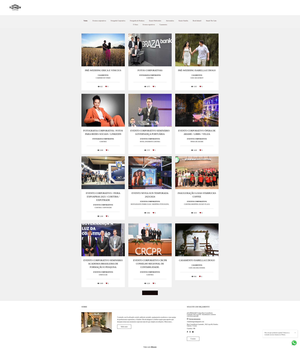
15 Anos (135, 24)
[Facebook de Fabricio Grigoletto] (187, 332)
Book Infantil (197, 20)
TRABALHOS (146, 7)
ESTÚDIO (160, 7)
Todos (86, 20)
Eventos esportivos (149, 24)
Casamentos (163, 24)
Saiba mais (124, 327)
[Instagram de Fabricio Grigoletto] (190, 332)
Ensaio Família (183, 20)
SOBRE (171, 7)
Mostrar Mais (150, 293)
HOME (134, 7)
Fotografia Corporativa (118, 20)
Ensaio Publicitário (155, 20)
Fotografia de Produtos (137, 20)
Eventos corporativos (99, 20)
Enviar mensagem (194, 319)
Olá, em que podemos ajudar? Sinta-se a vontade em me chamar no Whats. (276, 334)
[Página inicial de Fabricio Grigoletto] (22, 8)
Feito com (150, 347)
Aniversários (170, 20)
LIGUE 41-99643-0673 (188, 7)
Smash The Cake (211, 20)
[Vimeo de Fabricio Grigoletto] (192, 332)
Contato (193, 339)
